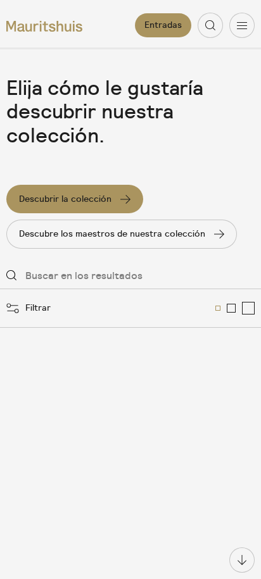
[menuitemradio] (217, 308)
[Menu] (242, 25)
